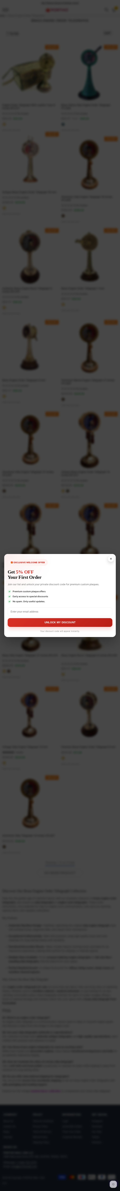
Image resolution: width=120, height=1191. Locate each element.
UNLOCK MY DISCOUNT (60, 622)
